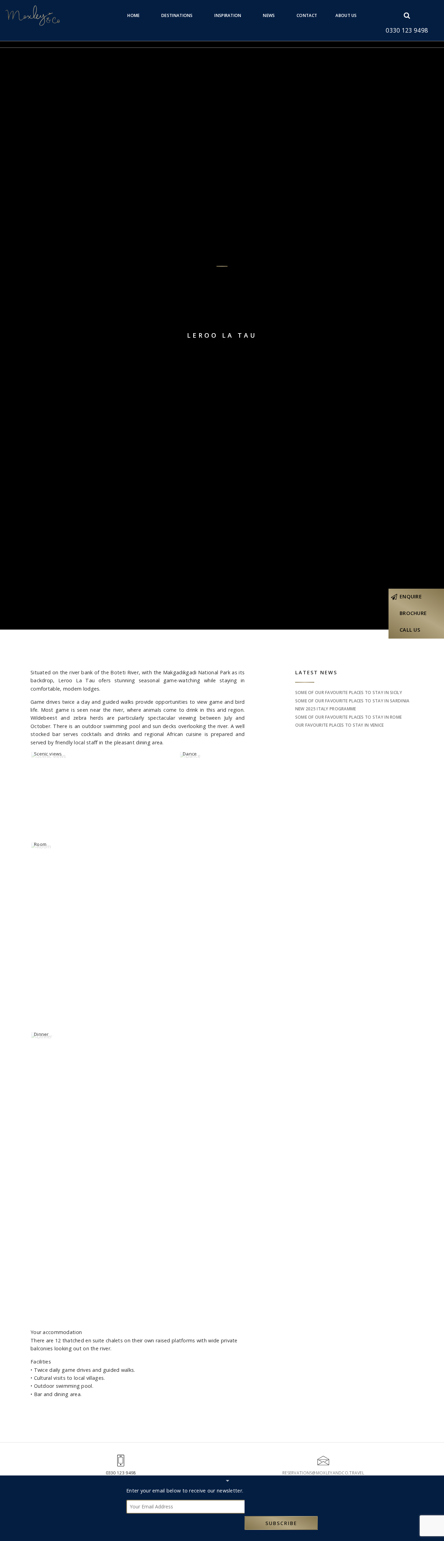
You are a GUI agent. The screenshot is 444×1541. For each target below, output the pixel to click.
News (269, 15)
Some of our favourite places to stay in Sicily (348, 692)
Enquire (411, 596)
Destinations (177, 15)
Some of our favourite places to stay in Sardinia (352, 701)
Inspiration (227, 15)
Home (133, 15)
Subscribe (281, 1523)
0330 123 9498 (407, 30)
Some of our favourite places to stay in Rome (348, 717)
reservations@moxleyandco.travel (323, 1473)
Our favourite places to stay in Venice (339, 725)
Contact (307, 15)
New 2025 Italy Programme (325, 709)
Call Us (410, 629)
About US (346, 15)
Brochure (413, 613)
